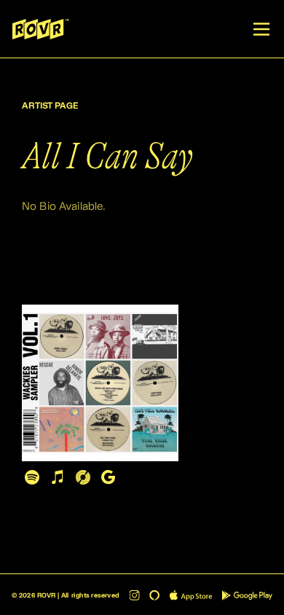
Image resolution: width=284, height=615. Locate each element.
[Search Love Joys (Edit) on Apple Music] (57, 477)
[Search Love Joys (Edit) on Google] (108, 477)
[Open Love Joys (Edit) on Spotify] (32, 477)
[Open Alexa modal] (154, 594)
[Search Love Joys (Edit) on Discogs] (82, 477)
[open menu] (261, 29)
